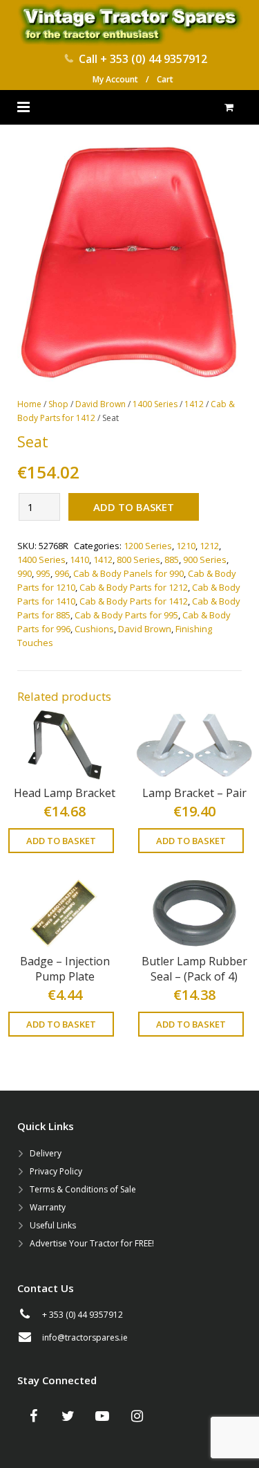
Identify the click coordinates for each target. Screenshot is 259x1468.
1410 (79, 559)
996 (62, 573)
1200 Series (148, 545)
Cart (165, 79)
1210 (185, 545)
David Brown (100, 404)
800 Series (138, 559)
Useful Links (53, 1225)
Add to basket (133, 507)
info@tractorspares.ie (85, 1337)
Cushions (94, 629)
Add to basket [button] (61, 840)
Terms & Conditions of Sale (83, 1189)
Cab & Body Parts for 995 (126, 615)
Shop (58, 404)
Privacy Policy (56, 1171)
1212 (209, 545)
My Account (115, 79)
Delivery (45, 1153)
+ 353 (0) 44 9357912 (153, 58)
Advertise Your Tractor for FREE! (92, 1243)
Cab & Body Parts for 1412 (133, 601)
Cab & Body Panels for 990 (128, 573)
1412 (194, 404)
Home (29, 404)
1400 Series (155, 404)
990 (24, 573)
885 (171, 559)
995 (43, 573)
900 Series (205, 559)
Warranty (48, 1207)
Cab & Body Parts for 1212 (133, 587)
